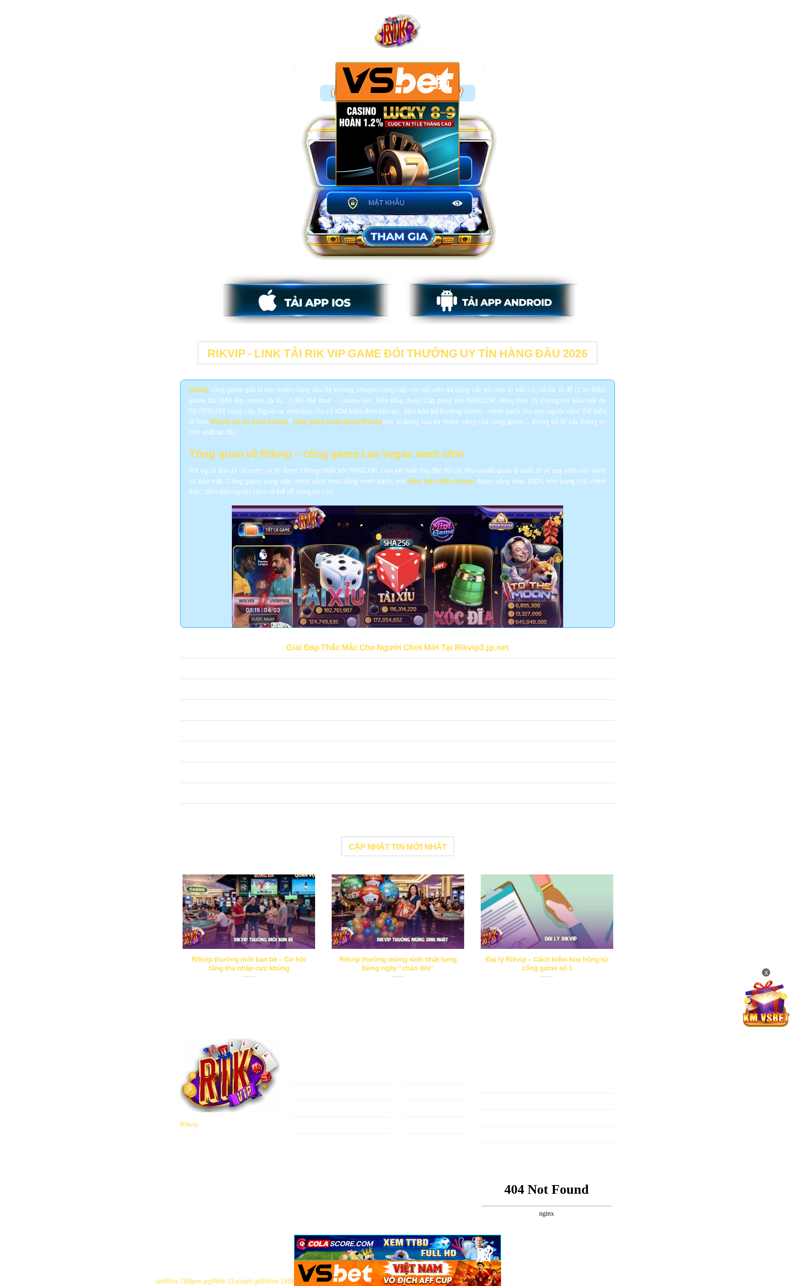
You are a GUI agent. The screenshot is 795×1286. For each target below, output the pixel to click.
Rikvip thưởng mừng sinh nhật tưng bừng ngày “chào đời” (398, 963)
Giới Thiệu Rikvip (325, 69)
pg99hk (215, 1281)
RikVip (281, 69)
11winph (239, 1281)
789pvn (191, 1281)
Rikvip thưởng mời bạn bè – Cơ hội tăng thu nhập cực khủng (249, 963)
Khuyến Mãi (506, 69)
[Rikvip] (397, 31)
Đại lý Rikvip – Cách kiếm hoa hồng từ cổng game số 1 (547, 963)
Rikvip (189, 1124)
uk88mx (166, 1281)
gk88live (266, 1281)
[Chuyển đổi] (188, 669)
